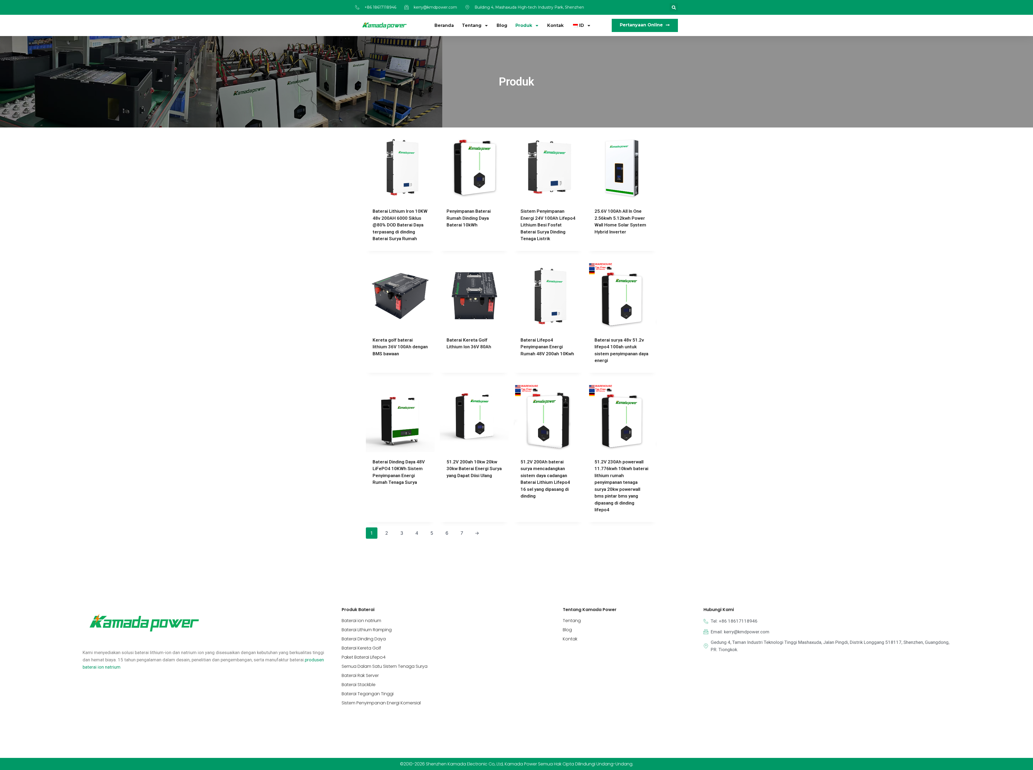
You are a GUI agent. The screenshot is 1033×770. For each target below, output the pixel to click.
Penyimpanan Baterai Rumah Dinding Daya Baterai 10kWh (469, 218)
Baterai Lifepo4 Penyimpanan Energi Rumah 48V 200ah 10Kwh (547, 346)
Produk (523, 25)
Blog (502, 25)
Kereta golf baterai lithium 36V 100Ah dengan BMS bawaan (400, 346)
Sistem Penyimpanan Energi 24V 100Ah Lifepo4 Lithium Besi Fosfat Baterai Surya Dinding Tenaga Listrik (548, 224)
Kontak (555, 25)
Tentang (472, 25)
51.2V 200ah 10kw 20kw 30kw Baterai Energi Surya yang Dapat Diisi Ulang (474, 468)
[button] (674, 7)
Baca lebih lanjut (466, 242)
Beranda (444, 25)
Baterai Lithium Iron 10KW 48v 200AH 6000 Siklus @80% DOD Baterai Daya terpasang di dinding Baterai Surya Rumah (400, 224)
